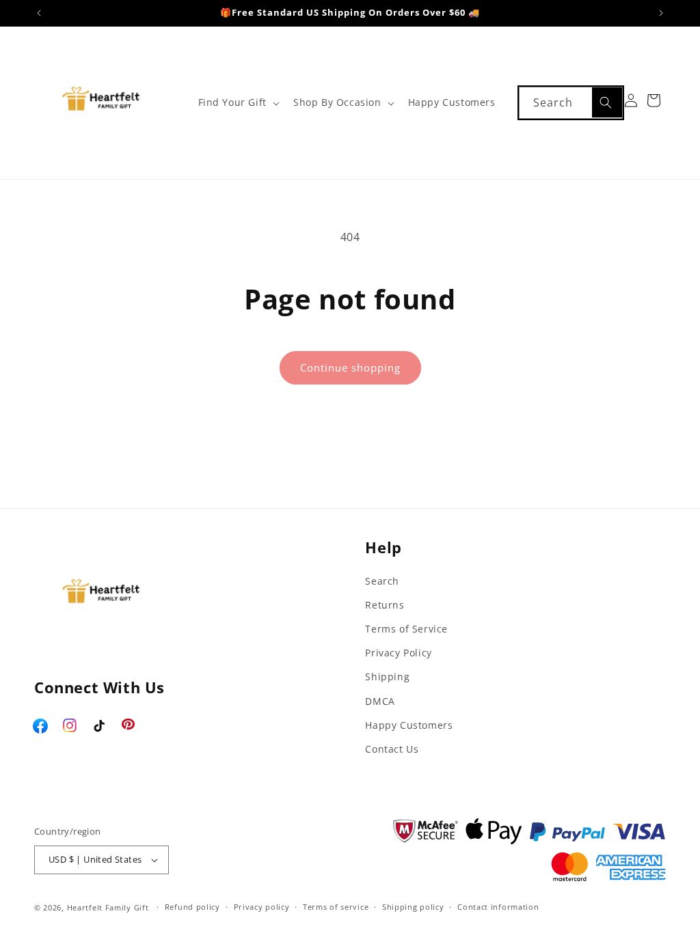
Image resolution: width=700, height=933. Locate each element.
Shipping (387, 676)
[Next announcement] (661, 13)
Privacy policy (262, 907)
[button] (237, 102)
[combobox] (571, 102)
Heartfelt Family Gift (108, 907)
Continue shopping (350, 367)
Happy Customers (409, 725)
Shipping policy (413, 907)
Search (382, 580)
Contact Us (391, 748)
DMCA (379, 701)
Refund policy (192, 907)
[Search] (607, 102)
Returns (384, 604)
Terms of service (335, 907)
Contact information (498, 907)
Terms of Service (406, 628)
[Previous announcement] (39, 13)
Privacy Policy (398, 652)
